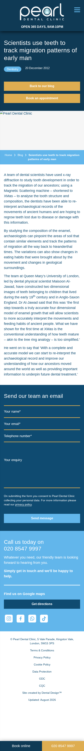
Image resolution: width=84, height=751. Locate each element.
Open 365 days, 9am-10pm (42, 26)
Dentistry (12, 69)
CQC (42, 685)
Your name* (12, 411)
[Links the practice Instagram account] (9, 618)
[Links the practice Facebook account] (20, 618)
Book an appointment (42, 98)
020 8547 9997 (22, 549)
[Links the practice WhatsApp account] (32, 618)
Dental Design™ (52, 692)
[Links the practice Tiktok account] (44, 618)
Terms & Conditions (42, 650)
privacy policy (23, 504)
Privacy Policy (42, 657)
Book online (21, 746)
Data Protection (42, 671)
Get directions (42, 604)
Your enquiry (13, 460)
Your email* (12, 424)
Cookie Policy (42, 664)
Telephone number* (18, 436)
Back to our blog (42, 86)
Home (8, 155)
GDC (42, 678)
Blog (20, 155)
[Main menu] (77, 10)
